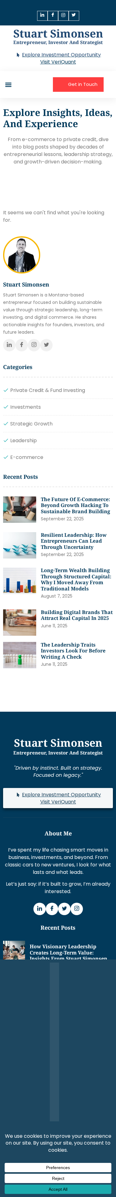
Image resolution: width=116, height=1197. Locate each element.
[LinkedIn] (42, 16)
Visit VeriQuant (58, 61)
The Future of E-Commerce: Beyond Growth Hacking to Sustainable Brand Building (75, 505)
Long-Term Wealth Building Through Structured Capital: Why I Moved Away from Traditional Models (76, 579)
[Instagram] (63, 16)
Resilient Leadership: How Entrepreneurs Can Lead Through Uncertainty (74, 541)
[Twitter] (74, 16)
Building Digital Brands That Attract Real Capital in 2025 (77, 615)
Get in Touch (82, 84)
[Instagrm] (77, 909)
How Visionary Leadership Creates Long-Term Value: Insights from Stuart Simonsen (68, 952)
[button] (8, 84)
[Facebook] (53, 16)
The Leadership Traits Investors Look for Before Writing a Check (73, 650)
